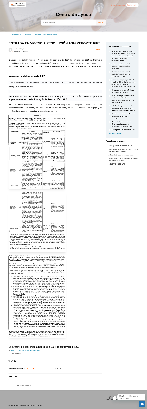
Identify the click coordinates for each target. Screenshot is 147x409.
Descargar (18, 353)
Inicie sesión (12, 385)
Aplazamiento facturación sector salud (120, 155)
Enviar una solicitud (118, 5)
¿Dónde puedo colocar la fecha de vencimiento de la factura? (123, 91)
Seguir (98, 49)
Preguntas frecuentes (50, 34)
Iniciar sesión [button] (132, 5)
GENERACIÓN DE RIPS (116, 164)
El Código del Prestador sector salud (123, 130)
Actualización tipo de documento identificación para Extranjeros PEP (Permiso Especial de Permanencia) (123, 108)
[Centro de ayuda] (18, 8)
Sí (27, 369)
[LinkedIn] (15, 361)
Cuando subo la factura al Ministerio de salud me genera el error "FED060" (123, 116)
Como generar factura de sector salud (120, 146)
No (34, 369)
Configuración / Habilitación (32, 34)
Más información (115, 133)
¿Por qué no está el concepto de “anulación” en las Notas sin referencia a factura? (122, 74)
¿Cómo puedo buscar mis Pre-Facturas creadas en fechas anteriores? (122, 66)
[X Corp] (12, 361)
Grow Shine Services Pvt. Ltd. (32, 405)
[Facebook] (9, 361)
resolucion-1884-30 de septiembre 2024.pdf (25, 350)
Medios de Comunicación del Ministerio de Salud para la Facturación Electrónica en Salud (122, 124)
